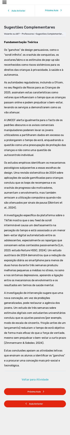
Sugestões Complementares (50, 34)
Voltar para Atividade (35, 379)
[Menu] (4, 2)
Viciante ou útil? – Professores (19, 34)
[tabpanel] (35, 204)
